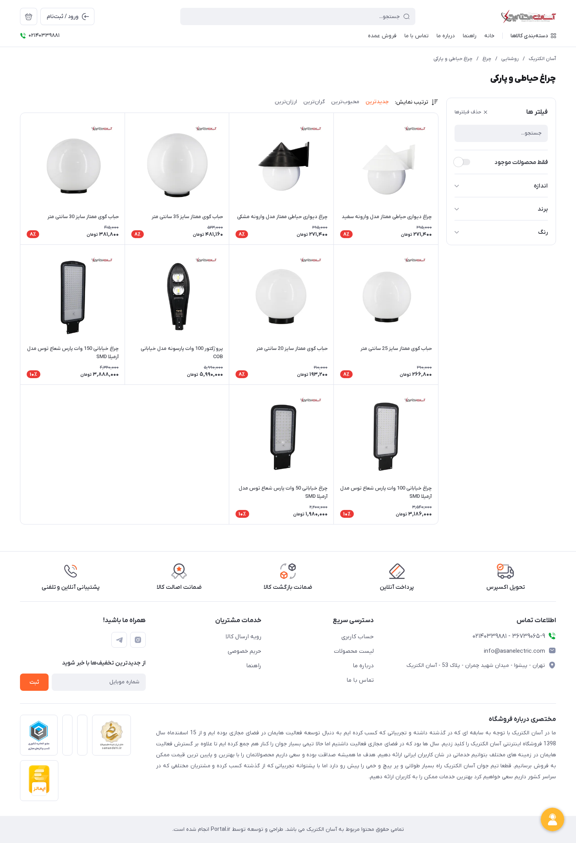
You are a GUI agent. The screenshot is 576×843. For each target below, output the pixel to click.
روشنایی (510, 58)
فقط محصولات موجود (521, 162)
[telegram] (119, 640)
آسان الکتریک (542, 58)
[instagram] (138, 640)
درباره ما (363, 666)
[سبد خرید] (28, 16)
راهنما (253, 666)
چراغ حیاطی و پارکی (453, 58)
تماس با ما (360, 680)
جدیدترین (377, 102)
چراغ (486, 58)
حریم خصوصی (244, 651)
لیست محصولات (354, 651)
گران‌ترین (314, 102)
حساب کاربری (357, 637)
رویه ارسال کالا (243, 637)
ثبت (34, 682)
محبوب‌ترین (345, 102)
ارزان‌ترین (286, 102)
